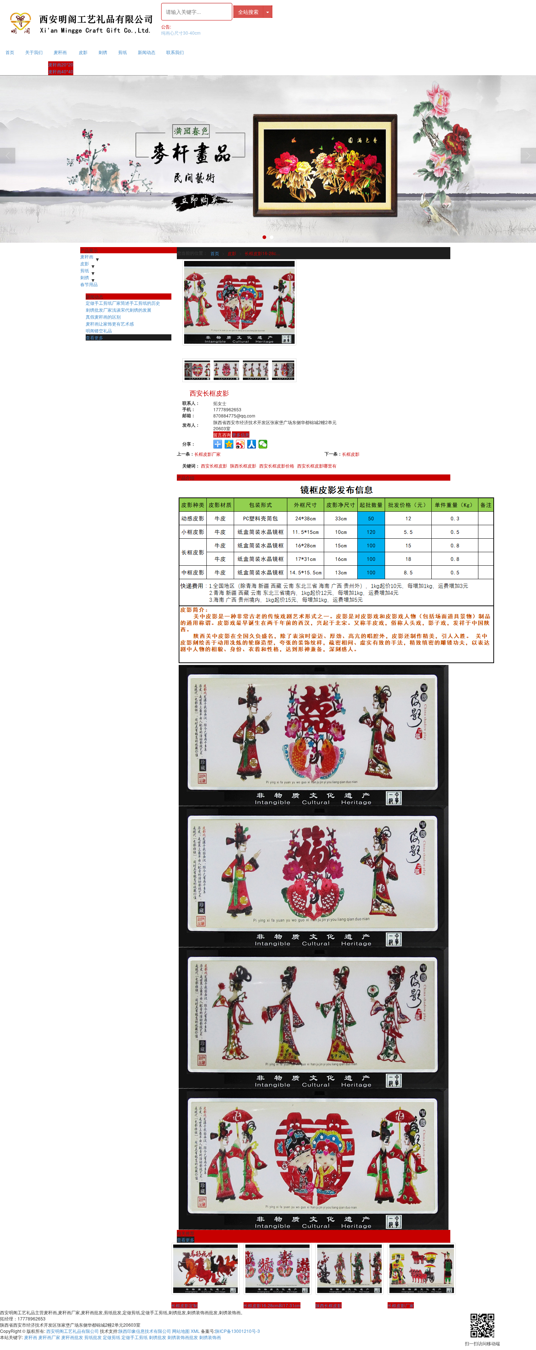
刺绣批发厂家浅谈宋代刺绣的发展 (118, 310)
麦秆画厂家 (49, 1337)
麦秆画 (60, 52)
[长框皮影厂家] (421, 1269)
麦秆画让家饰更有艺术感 (110, 323)
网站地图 (181, 1331)
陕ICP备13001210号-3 (237, 1331)
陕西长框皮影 (243, 465)
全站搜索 (248, 11)
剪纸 (122, 52)
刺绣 (102, 52)
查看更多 (185, 1239)
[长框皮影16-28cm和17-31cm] (277, 1269)
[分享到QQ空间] (229, 444)
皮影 (83, 52)
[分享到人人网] (251, 444)
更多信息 (240, 434)
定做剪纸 (111, 1337)
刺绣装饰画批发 (182, 1337)
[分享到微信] (263, 444)
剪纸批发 (93, 1337)
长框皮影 (351, 454)
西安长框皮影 (214, 465)
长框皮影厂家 (207, 454)
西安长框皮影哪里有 (317, 465)
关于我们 (34, 52)
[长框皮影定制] (205, 1269)
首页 (9, 52)
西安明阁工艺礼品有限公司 (72, 1331)
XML (195, 1331)
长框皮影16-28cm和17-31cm (264, 253)
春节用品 (89, 284)
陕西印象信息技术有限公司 (145, 1331)
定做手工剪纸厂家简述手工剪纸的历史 (123, 303)
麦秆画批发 (72, 1337)
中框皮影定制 (174, 33)
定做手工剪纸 (134, 1337)
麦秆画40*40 (60, 71)
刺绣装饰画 (210, 1337)
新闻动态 (146, 52)
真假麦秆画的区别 (103, 317)
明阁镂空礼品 (99, 330)
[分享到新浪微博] (240, 444)
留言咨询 (222, 434)
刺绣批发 (157, 1337)
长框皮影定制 (184, 1305)
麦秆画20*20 (60, 64)
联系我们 (175, 52)
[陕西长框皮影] (349, 1269)
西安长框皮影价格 (276, 465)
